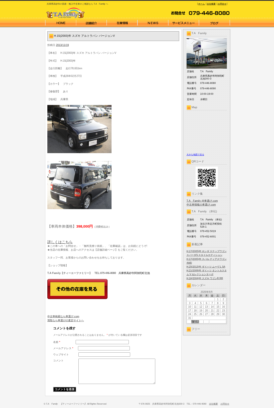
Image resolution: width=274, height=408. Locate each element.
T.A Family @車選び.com (202, 200)
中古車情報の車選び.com (201, 204)
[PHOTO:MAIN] (113, 129)
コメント (58, 360)
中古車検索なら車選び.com (63, 316)
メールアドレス (63, 348)
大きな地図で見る (195, 154)
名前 (56, 342)
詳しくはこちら (60, 242)
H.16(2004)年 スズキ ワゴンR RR (205, 278)
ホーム (201, 4)
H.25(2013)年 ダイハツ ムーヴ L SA (206, 266)
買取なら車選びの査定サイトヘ (65, 320)
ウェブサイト (61, 354)
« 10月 (195, 321)
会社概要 (211, 4)
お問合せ (222, 4)
